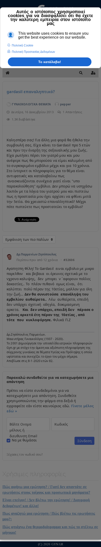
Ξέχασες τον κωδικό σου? (25, 454)
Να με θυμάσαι (24, 440)
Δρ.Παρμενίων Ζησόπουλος (36, 254)
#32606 (69, 260)
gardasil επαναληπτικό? (31, 91)
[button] (81, 72)
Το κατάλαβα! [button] (49, 62)
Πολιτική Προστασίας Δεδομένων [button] (33, 52)
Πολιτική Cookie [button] (22, 45)
